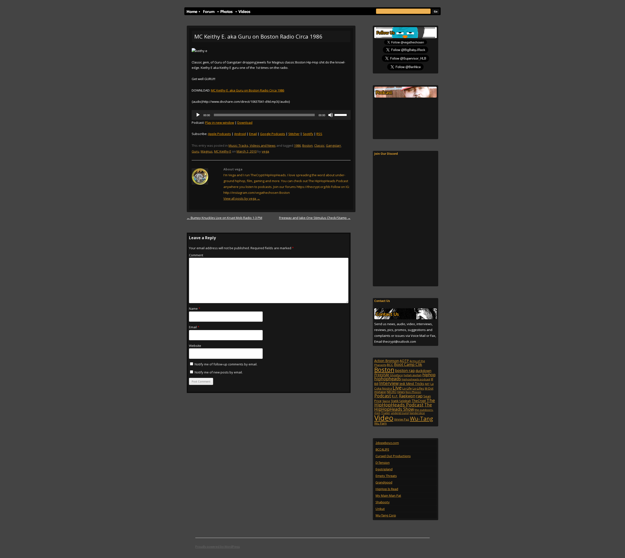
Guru (195, 151)
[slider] (341, 114)
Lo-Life (407, 388)
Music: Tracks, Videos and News (252, 145)
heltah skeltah (413, 375)
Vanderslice (417, 413)
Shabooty (382, 502)
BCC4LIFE (382, 449)
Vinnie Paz (401, 419)
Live (397, 387)
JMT (427, 384)
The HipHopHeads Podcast (404, 402)
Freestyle (381, 374)
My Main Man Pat (388, 495)
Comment (196, 255)
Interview (389, 383)
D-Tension (382, 462)
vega (265, 151)
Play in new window (219, 122)
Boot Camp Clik (408, 364)
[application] (271, 115)
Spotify (308, 134)
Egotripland (384, 469)
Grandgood (383, 482)
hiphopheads (387, 379)
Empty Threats (386, 476)
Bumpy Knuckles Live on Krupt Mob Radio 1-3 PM (224, 218)
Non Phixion (413, 392)
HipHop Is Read (386, 489)
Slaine (386, 401)
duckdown (423, 370)
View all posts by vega (241, 198)
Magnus (207, 151)
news (401, 392)
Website (195, 345)
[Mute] (330, 115)
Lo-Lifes (418, 388)
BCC (390, 364)
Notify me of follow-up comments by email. (226, 364)
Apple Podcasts (219, 134)
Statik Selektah (401, 401)
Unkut (380, 508)
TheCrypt (419, 400)
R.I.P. (395, 396)
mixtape (380, 392)
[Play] (198, 115)
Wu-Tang (421, 418)
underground (400, 413)
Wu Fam (380, 423)
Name (194, 308)
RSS (319, 134)
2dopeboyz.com (387, 443)
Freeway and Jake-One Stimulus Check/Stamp (315, 218)
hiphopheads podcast (416, 379)
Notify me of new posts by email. (219, 372)
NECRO (391, 392)
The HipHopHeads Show (403, 407)
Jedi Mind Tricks (411, 383)
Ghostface (396, 375)
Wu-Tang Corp (385, 515)
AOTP (404, 360)
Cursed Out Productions (393, 456)
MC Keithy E (222, 151)
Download (244, 122)
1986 (297, 145)
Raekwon (407, 396)
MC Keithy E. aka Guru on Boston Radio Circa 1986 (247, 90)
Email (253, 134)
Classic (319, 145)
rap (419, 396)
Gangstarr (333, 145)
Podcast (382, 396)
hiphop (429, 374)
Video (383, 418)
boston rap (405, 370)
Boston (307, 145)
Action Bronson (386, 360)
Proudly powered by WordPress (217, 547)
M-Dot (429, 388)
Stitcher (294, 134)
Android (240, 134)
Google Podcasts (272, 134)
